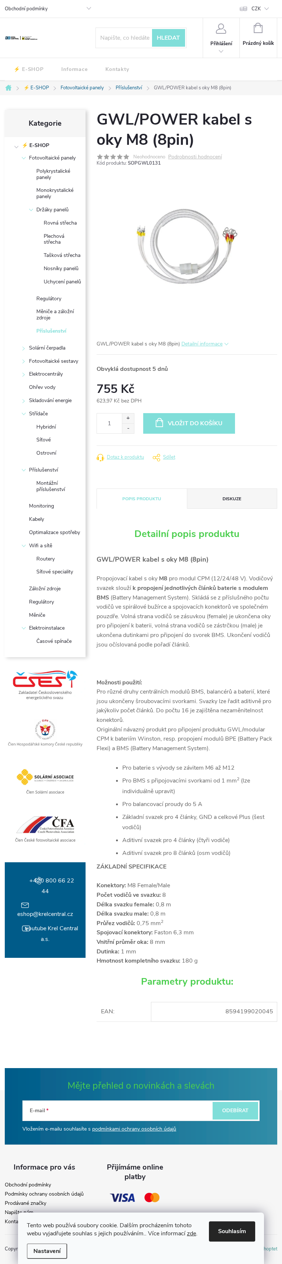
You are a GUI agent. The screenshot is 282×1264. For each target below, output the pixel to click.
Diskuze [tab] (232, 499)
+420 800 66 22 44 (51, 886)
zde (191, 1233)
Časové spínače (54, 641)
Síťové (43, 439)
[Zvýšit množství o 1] (128, 418)
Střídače (38, 413)
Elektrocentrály (46, 373)
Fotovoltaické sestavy (53, 361)
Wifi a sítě (40, 545)
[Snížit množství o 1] (128, 428)
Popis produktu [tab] (141, 499)
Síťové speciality (54, 571)
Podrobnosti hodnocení (195, 157)
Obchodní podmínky (26, 9)
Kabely (36, 519)
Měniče (37, 615)
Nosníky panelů (61, 268)
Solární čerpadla (47, 347)
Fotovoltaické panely (52, 157)
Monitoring (41, 505)
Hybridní (46, 426)
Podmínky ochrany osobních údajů (44, 1194)
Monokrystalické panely (54, 193)
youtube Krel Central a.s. (51, 933)
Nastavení (47, 1251)
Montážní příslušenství (50, 486)
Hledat (168, 38)
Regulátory (48, 298)
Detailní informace (202, 343)
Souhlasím (232, 1231)
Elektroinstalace (47, 627)
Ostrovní (46, 453)
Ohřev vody (42, 387)
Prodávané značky (25, 1203)
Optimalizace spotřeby (54, 532)
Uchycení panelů (62, 281)
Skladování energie (50, 400)
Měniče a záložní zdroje (55, 314)
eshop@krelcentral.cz (45, 914)
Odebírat (235, 1110)
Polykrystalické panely (53, 174)
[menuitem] (29, 69)
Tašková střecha (62, 255)
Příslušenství (51, 330)
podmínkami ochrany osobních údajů (134, 1128)
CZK (256, 9)
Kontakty (15, 1222)
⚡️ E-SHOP (35, 145)
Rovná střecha (60, 222)
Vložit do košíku (195, 423)
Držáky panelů (52, 209)
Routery (45, 558)
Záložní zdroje (45, 588)
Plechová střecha (54, 239)
